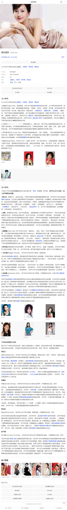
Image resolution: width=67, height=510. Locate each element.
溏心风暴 (10, 395)
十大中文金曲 (33, 374)
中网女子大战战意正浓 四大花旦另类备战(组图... (26, 477)
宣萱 (34, 191)
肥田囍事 (14, 361)
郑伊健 (34, 390)
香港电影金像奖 (26, 397)
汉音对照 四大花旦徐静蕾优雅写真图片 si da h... (16, 477)
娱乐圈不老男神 (17, 498)
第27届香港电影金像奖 (53, 441)
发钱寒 (55, 111)
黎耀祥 (24, 137)
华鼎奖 (17, 301)
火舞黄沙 (18, 290)
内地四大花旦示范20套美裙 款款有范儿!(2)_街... (6, 477)
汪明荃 (25, 67)
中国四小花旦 (17, 494)
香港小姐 (4, 199)
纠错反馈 (59, 508)
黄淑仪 (36, 67)
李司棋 (30, 67)
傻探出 (47, 111)
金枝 (32, 207)
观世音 (31, 115)
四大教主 (49, 92)
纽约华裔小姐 (45, 416)
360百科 (33, 2)
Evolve (32, 372)
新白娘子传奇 (37, 118)
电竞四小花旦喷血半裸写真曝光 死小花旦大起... (36, 477)
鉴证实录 (40, 236)
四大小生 (49, 88)
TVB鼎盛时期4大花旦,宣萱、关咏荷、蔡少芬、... (46, 477)
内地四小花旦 (49, 498)
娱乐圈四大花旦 (49, 486)
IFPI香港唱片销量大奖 (44, 426)
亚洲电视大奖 (20, 295)
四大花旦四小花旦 (17, 88)
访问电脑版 (26, 508)
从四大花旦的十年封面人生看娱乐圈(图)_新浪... (57, 477)
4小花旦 (17, 92)
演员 (11, 82)
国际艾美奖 (37, 290)
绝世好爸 (39, 241)
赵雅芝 (12, 80)
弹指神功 (38, 111)
